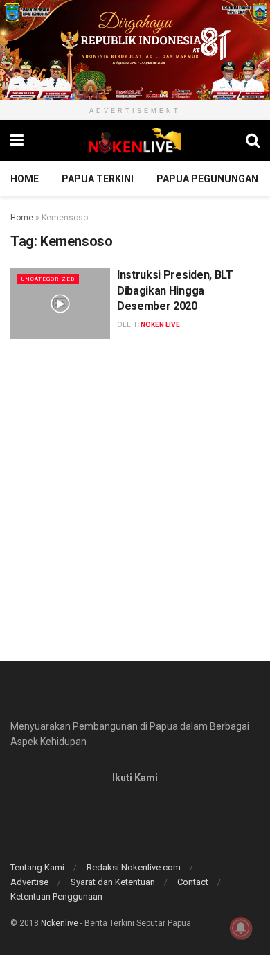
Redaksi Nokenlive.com (134, 867)
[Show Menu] (17, 140)
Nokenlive (59, 923)
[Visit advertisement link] (135, 50)
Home (24, 178)
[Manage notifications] (241, 928)
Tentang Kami (37, 867)
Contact (192, 882)
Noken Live (160, 324)
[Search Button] (253, 140)
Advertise (29, 882)
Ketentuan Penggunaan (56, 896)
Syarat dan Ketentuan (113, 882)
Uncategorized (48, 279)
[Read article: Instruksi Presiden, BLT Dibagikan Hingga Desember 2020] (60, 303)
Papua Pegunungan (207, 178)
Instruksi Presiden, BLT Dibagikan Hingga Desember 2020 (175, 290)
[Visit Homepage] (135, 141)
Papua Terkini (98, 178)
